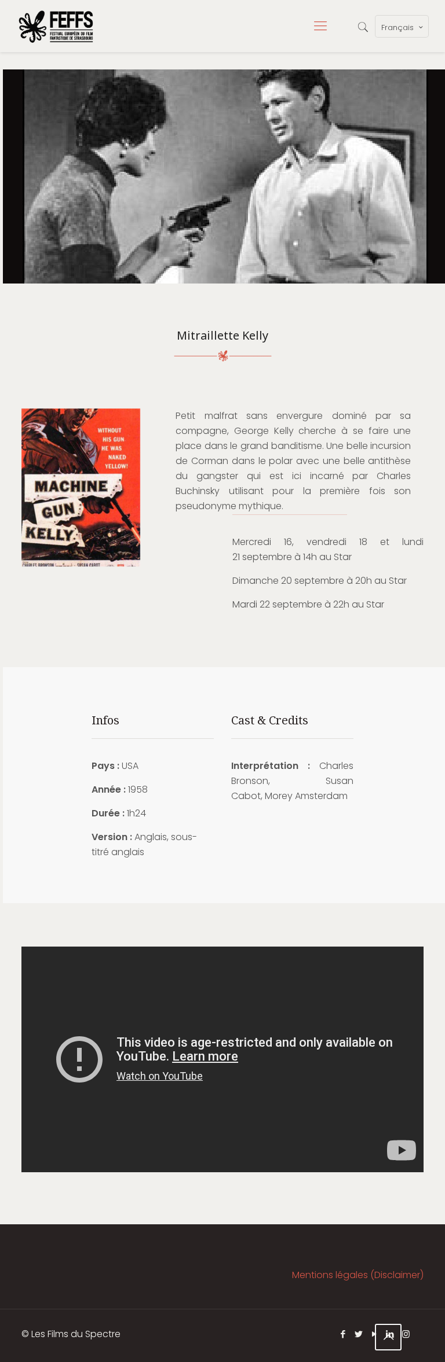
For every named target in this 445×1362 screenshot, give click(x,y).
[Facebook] (343, 1334)
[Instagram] (406, 1334)
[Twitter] (359, 1334)
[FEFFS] (56, 26)
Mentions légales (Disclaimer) (358, 1275)
